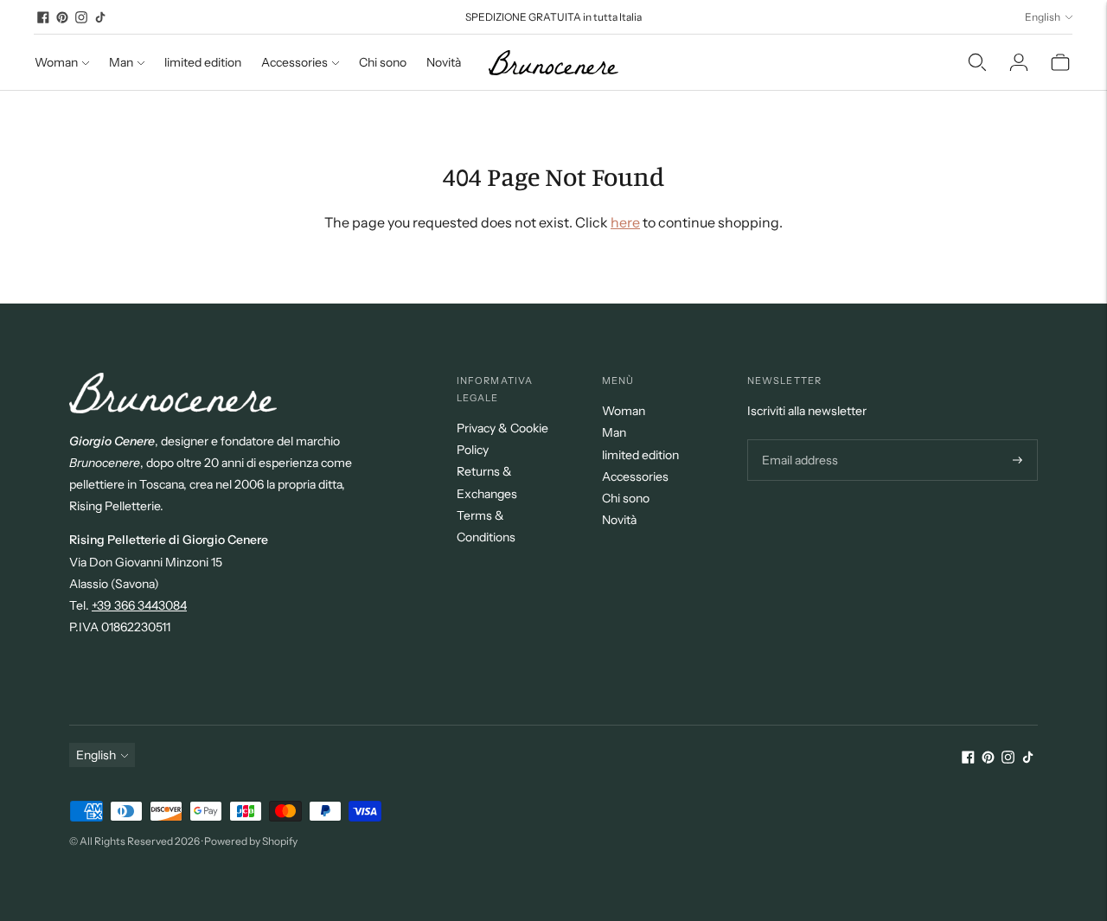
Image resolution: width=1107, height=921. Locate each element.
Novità (443, 62)
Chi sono (382, 62)
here (625, 222)
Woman (56, 62)
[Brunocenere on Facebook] (43, 17)
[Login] (1019, 62)
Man (121, 62)
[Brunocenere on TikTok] (100, 17)
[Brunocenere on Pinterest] (62, 17)
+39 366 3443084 (139, 605)
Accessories (294, 62)
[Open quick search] (977, 62)
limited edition (202, 62)
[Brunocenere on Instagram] (81, 17)
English (1042, 16)
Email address (798, 439)
